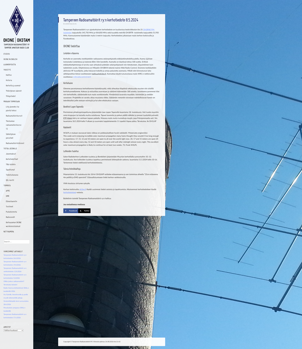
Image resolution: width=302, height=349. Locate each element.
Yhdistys (7, 69)
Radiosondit (10, 217)
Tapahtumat (10, 169)
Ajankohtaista (10, 64)
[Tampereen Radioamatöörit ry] (17, 27)
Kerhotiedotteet (12, 159)
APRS (8, 190)
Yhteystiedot (11, 96)
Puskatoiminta (11, 212)
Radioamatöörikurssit (14, 115)
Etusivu (7, 54)
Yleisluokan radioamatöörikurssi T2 (13, 125)
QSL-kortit (10, 180)
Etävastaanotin (11, 201)
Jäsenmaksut (11, 153)
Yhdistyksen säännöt (14, 91)
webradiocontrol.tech (82, 77)
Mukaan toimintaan (12, 101)
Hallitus (9, 75)
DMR (7, 196)
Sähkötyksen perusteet (11, 136)
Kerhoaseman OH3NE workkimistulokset (13, 224)
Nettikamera (9, 231)
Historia (9, 80)
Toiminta (7, 185)
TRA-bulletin (11, 164)
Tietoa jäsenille (10, 148)
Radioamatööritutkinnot (15, 143)
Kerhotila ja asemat (13, 85)
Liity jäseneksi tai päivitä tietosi (12, 108)
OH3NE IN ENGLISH (10, 59)
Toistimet (9, 206)
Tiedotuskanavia (12, 175)
